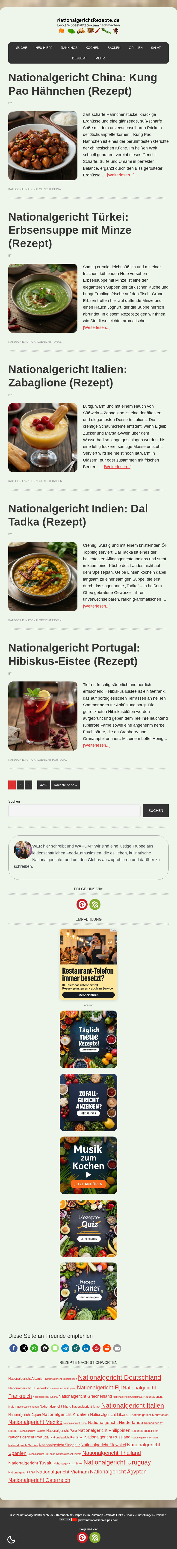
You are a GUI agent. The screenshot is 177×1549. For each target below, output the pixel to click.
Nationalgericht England (63, 1388)
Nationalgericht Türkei (43, 341)
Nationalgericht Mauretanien (149, 1415)
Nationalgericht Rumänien (66, 1437)
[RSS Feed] (94, 904)
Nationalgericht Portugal (46, 759)
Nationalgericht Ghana (45, 1396)
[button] (13, 1348)
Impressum (82, 1515)
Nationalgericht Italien (43, 481)
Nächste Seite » (67, 785)
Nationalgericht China (43, 189)
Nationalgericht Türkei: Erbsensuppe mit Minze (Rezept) (70, 230)
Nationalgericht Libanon (110, 1414)
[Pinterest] (82, 904)
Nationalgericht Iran (28, 1406)
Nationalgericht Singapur (59, 1445)
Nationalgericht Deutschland (119, 1377)
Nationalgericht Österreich (39, 1480)
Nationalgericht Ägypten (118, 1472)
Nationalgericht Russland (107, 1437)
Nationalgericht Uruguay (117, 1462)
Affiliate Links (114, 1515)
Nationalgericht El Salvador (28, 1388)
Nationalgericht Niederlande (115, 1422)
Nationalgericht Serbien (23, 1445)
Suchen (14, 801)
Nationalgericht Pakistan (31, 1430)
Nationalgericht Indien (43, 620)
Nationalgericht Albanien (26, 1378)
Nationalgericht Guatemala (127, 1396)
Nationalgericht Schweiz (144, 1437)
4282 (43, 785)
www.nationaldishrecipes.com (98, 1520)
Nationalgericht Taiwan (68, 1454)
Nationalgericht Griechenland (85, 1396)
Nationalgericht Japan (24, 1415)
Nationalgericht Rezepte (88, 25)
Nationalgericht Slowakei (103, 1445)
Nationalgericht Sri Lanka (41, 1454)
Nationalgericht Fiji (99, 1387)
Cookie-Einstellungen (139, 1515)
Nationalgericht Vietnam (62, 1471)
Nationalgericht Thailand (111, 1453)
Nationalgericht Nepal (75, 1423)
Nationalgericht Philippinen (104, 1430)
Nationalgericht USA (21, 1472)
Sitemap (97, 1515)
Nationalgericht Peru (61, 1430)
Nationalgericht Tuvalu (30, 1463)
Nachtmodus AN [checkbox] (11, 1539)
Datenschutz (64, 1515)
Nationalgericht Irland (55, 1406)
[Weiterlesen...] (121, 175)
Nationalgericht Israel (86, 1406)
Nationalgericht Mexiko (35, 1422)
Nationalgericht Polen (145, 1430)
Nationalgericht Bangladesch (61, 1378)
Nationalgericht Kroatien (65, 1414)
